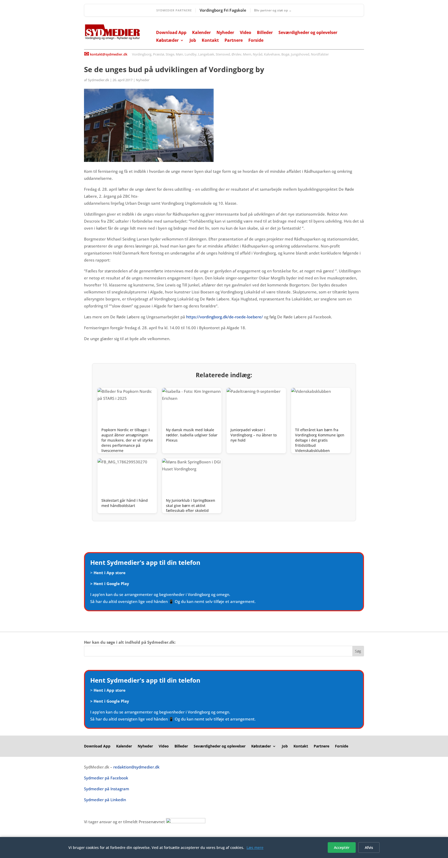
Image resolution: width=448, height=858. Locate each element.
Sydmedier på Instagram (106, 788)
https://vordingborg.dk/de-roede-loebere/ (225, 316)
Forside (255, 40)
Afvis (369, 847)
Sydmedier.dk (98, 80)
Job (193, 40)
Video (245, 33)
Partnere (234, 40)
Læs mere (255, 847)
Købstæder (167, 40)
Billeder (265, 33)
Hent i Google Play (111, 583)
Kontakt (210, 40)
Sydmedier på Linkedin (105, 799)
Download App (171, 33)
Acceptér (341, 847)
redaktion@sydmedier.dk (136, 767)
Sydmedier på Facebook (106, 777)
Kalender (201, 33)
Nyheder (225, 33)
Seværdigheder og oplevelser (307, 33)
